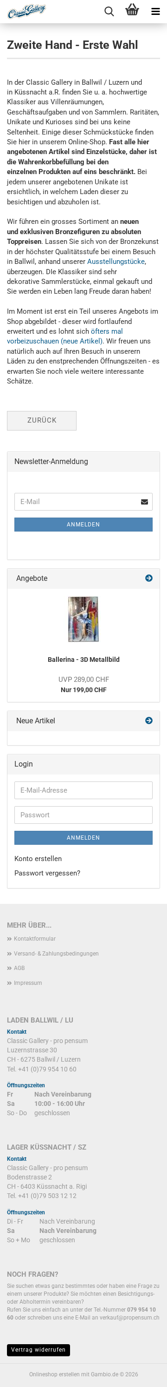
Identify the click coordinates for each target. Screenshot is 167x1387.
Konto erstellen (38, 859)
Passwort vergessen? (47, 873)
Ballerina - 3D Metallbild (84, 659)
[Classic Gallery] (23, 11)
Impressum (28, 983)
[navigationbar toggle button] (155, 11)
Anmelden (83, 524)
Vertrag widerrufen (38, 1350)
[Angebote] (149, 578)
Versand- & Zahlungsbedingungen (56, 953)
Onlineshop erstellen (54, 1374)
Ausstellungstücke (116, 261)
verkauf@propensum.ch (130, 1317)
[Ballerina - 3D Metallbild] (83, 619)
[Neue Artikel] (149, 721)
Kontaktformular (35, 939)
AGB (19, 968)
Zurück (42, 420)
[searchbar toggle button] (109, 11)
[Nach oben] (141, 1373)
